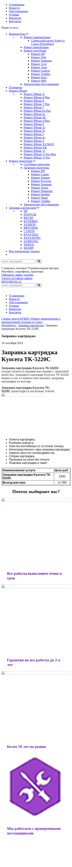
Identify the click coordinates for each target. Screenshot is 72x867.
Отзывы (14, 14)
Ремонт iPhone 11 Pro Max (40, 154)
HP (26, 211)
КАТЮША (31, 221)
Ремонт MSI (38, 80)
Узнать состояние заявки (16, 278)
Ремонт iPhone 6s (34, 114)
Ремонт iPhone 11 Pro (37, 157)
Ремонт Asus (39, 67)
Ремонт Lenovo (40, 70)
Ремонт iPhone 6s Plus (37, 110)
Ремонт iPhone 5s (34, 127)
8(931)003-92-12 (11, 281)
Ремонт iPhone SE (35, 117)
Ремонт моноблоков (36, 47)
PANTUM (30, 214)
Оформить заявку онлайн (17, 274)
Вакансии (15, 18)
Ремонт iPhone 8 (34, 100)
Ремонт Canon (40, 174)
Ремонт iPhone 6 (34, 124)
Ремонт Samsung (41, 60)
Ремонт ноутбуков (35, 50)
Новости (14, 7)
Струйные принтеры (37, 164)
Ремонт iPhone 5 (34, 134)
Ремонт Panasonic (42, 191)
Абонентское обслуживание (41, 84)
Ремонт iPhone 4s (34, 137)
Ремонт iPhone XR (35, 147)
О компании (16, 4)
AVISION (30, 224)
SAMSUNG (31, 241)
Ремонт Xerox (39, 187)
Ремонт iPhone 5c (34, 130)
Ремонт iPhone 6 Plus (37, 120)
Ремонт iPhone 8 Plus (37, 97)
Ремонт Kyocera (41, 181)
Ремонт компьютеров (37, 37)
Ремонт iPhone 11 (34, 151)
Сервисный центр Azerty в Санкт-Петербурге (48, 42)
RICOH (28, 217)
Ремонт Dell (38, 57)
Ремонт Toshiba (40, 74)
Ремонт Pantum (40, 177)
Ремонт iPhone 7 (34, 107)
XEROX (29, 244)
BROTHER (31, 227)
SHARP (28, 247)
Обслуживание (18, 11)
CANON (29, 231)
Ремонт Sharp (39, 197)
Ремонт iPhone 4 (34, 140)
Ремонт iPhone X (34, 94)
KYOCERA (31, 234)
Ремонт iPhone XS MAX (39, 144)
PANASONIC (32, 237)
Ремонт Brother (40, 194)
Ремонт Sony (39, 77)
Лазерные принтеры (36, 167)
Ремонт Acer (39, 64)
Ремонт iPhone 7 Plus (37, 104)
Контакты (15, 21)
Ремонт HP (38, 54)
